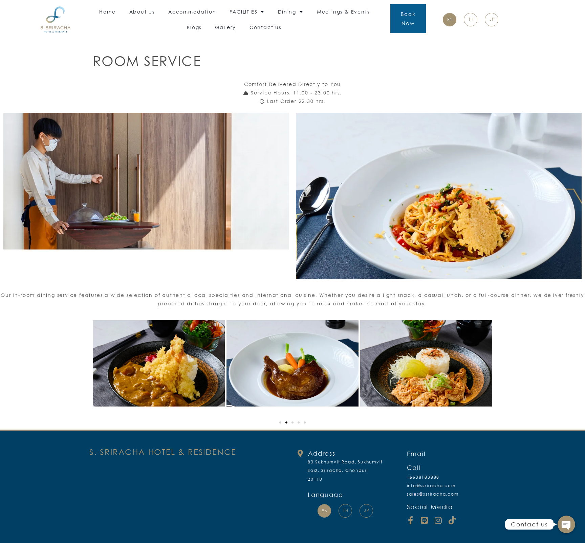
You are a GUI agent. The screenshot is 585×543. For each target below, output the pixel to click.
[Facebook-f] (411, 520)
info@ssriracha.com (431, 485)
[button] (280, 422)
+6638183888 (423, 477)
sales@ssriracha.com (433, 494)
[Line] (424, 520)
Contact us (265, 27)
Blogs (194, 27)
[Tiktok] (452, 520)
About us (142, 11)
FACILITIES (243, 11)
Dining (287, 11)
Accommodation (192, 11)
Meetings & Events (343, 11)
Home (107, 11)
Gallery (225, 27)
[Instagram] (438, 520)
